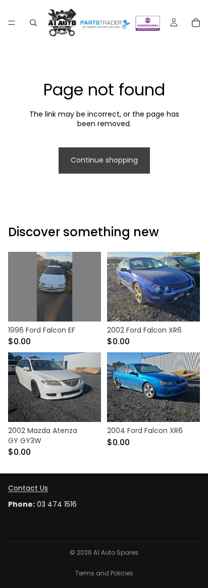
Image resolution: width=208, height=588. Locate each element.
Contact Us (28, 488)
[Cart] (196, 23)
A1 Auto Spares (115, 552)
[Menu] (11, 22)
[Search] (33, 23)
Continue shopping (104, 160)
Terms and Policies (104, 573)
